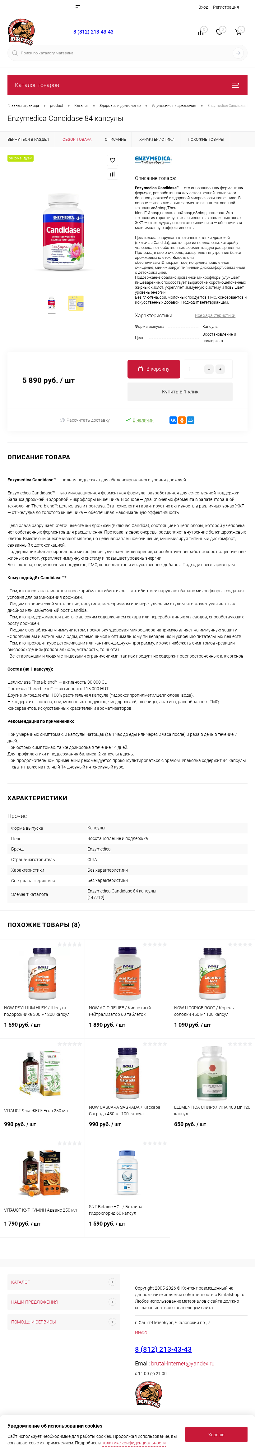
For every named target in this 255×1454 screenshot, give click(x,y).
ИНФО (141, 1332)
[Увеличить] (63, 232)
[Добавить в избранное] (112, 160)
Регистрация (226, 7)
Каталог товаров (37, 85)
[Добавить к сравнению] (112, 174)
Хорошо (216, 1434)
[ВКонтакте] (173, 420)
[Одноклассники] (182, 420)
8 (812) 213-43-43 (93, 32)
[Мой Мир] (190, 420)
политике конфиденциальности (134, 1442)
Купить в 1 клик (180, 392)
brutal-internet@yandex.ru (183, 1363)
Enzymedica (99, 848)
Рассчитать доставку (88, 420)
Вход (203, 7)
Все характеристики (215, 315)
